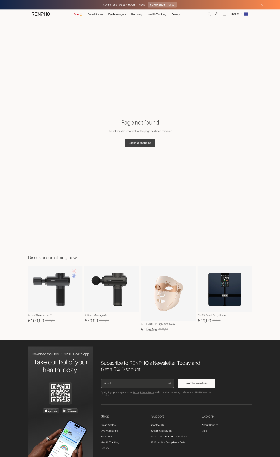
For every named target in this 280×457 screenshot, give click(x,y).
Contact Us (157, 425)
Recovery (106, 436)
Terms (136, 392)
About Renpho (210, 425)
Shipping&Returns (161, 430)
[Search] (209, 14)
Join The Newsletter (196, 383)
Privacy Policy (147, 392)
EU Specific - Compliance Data (168, 442)
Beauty (105, 448)
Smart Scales (108, 425)
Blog (204, 430)
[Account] (217, 13)
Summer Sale (110, 4)
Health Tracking (110, 442)
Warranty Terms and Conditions (169, 436)
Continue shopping (140, 142)
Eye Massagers (109, 430)
